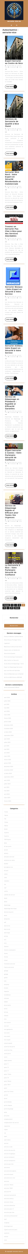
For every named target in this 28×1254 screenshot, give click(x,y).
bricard (6, 870)
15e (5, 818)
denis (5, 901)
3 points (6, 832)
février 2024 (7, 801)
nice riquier (7, 1039)
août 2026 (7, 697)
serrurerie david (8, 1174)
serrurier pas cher (9, 1212)
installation (7, 995)
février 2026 (7, 718)
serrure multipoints (9, 1160)
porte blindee (8, 1102)
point (5, 1088)
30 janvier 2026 (10, 462)
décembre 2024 (8, 766)
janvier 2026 (7, 721)
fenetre (6, 946)
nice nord (6, 1033)
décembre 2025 (8, 725)
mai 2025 (6, 749)
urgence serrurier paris (10, 1229)
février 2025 (7, 759)
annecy (6, 853)
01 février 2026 (10, 355)
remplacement (8, 1119)
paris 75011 (7, 1084)
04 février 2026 (10, 186)
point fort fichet (8, 1091)
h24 (5, 981)
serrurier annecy (9, 1198)
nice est (6, 1026)
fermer (6, 957)
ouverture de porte (9, 1046)
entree (6, 936)
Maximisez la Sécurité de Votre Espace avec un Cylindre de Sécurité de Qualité (13, 650)
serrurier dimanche (9, 1205)
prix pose (6, 1115)
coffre (6, 891)
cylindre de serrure (9, 894)
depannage (7, 905)
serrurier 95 (7, 1191)
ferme (6, 953)
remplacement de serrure (11, 1122)
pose (5, 1112)
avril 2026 (7, 711)
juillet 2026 (7, 701)
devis (5, 915)
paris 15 (6, 1067)
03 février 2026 (10, 238)
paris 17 (6, 1070)
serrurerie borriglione (10, 1171)
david (5, 898)
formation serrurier (9, 963)
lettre (5, 1008)
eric (5, 939)
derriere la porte (8, 912)
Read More (11, 86)
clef (5, 887)
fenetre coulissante (10, 950)
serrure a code (8, 1146)
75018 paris (7, 839)
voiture (6, 1236)
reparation (7, 1126)
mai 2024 (6, 790)
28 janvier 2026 (10, 577)
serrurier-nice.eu (14, 21)
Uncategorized (8, 1226)
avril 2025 (7, 752)
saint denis (7, 1140)
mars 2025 (7, 756)
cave (5, 877)
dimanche (7, 919)
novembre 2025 (8, 728)
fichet (6, 960)
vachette (6, 1233)
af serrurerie (7, 846)
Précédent (6, 605)
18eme (6, 825)
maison (6, 1015)
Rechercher (14, 618)
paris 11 (6, 1064)
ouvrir (5, 1057)
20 (4, 608)
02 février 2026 (10, 296)
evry (5, 943)
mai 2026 (6, 707)
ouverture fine (8, 1050)
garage (6, 974)
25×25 (6, 829)
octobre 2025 (8, 732)
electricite (7, 925)
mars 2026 (7, 714)
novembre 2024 (8, 770)
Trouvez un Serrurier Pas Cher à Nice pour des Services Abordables (13, 231)
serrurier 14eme (8, 1184)
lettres (6, 1012)
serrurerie (7, 1167)
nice (5, 1019)
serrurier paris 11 (9, 1209)
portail (6, 1095)
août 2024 (7, 780)
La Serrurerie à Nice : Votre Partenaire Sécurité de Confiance (12, 570)
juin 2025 (6, 745)
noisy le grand (8, 1043)
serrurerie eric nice (9, 1178)
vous (5, 1240)
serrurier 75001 (8, 1188)
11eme (6, 812)
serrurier (6, 1181)
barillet (6, 863)
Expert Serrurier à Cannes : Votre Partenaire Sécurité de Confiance (13, 455)
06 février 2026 (10, 65)
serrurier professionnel (10, 1215)
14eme (6, 815)
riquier (6, 1129)
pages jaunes (8, 1060)
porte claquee (8, 1105)
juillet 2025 (7, 742)
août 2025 (7, 739)
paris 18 (6, 1077)
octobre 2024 (8, 773)
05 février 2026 (10, 128)
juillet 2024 (7, 783)
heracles (6, 984)
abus (5, 843)
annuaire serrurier (9, 856)
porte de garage (8, 1108)
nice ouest (7, 1036)
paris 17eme (7, 1074)
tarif (5, 1219)
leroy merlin (7, 1005)
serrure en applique (9, 1153)
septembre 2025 (9, 735)
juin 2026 (6, 704)
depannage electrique (10, 908)
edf (5, 922)
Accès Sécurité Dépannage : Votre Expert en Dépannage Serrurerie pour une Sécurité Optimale (14, 667)
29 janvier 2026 (10, 519)
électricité (7, 929)
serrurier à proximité (10, 1195)
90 (11, 608)
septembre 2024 (9, 777)
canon (6, 874)
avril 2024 (7, 794)
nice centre (7, 1022)
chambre (6, 881)
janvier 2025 (7, 763)
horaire (6, 988)
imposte (6, 991)
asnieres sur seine (9, 860)
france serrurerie (9, 967)
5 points (6, 836)
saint (5, 1136)
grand (5, 977)
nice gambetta (8, 1029)
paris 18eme (7, 1081)
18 (19, 605)
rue (5, 1133)
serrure (6, 1143)
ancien (6, 850)
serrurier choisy (8, 1202)
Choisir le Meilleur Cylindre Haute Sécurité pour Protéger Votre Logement (13, 640)
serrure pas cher (9, 1164)
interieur (6, 998)
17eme (6, 822)
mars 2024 (7, 797)
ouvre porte (7, 1053)
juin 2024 (6, 787)
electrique (7, 932)
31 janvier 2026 (10, 411)
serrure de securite (9, 1150)
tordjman (6, 1222)
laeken (6, 1001)
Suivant (17, 608)
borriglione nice (8, 867)
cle (5, 884)
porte (5, 1098)
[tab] (11, 25)
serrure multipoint (9, 1157)
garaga (6, 970)
